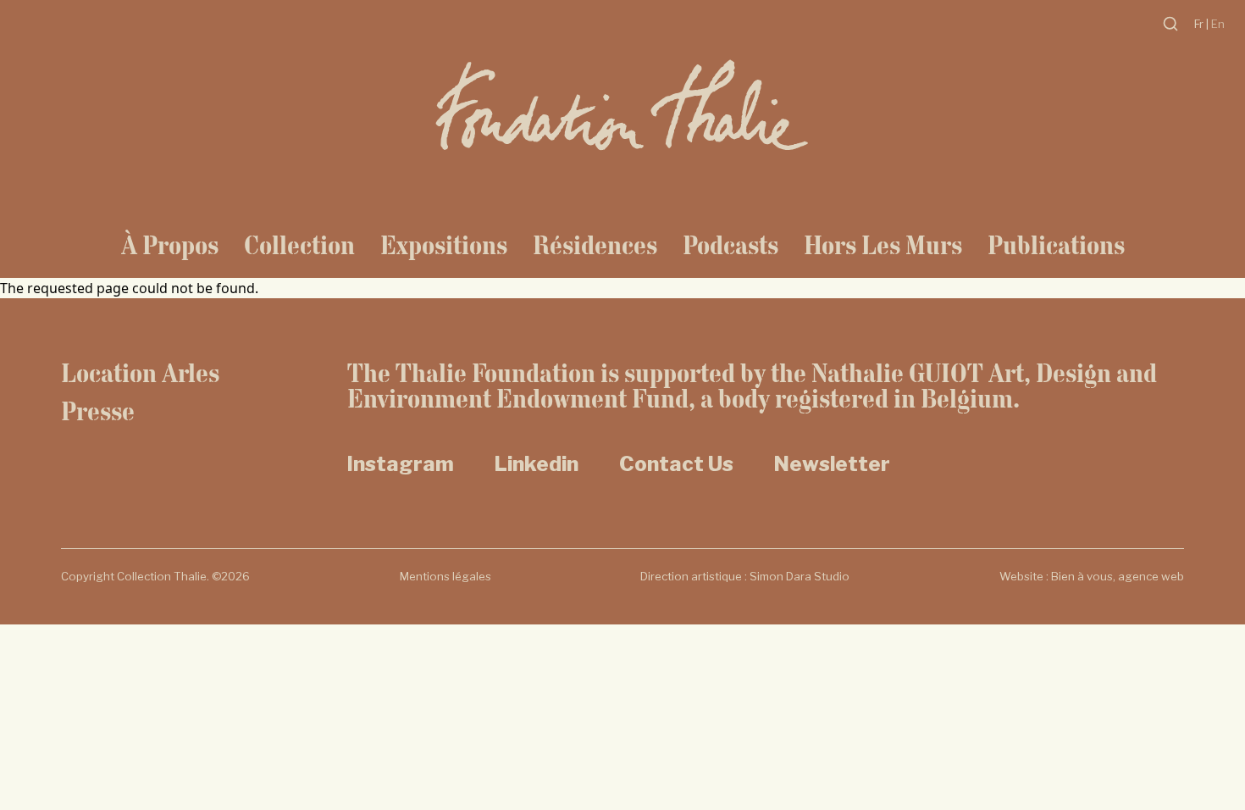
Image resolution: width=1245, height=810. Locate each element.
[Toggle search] (1170, 23)
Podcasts (730, 245)
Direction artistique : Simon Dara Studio (744, 576)
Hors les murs (883, 245)
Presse (98, 411)
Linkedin (536, 464)
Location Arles (140, 373)
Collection (299, 245)
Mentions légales (445, 576)
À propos (170, 245)
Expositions (443, 245)
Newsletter (832, 464)
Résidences (595, 245)
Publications (1056, 245)
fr (1200, 24)
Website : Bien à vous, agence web (1091, 576)
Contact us (676, 464)
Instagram (400, 464)
